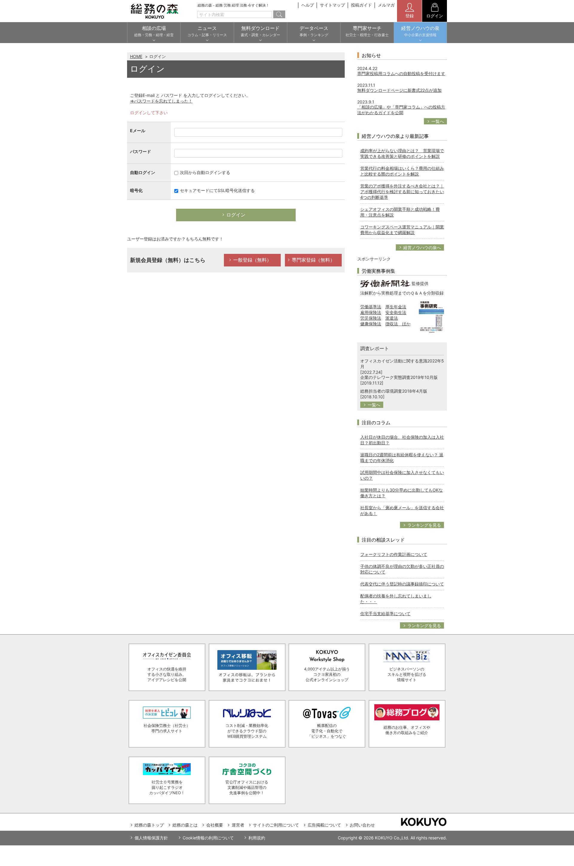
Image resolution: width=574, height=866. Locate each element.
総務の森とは (185, 824)
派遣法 (391, 318)
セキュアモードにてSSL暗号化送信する (217, 190)
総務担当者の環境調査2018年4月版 (393, 391)
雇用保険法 (370, 312)
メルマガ (386, 4)
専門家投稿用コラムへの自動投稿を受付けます (401, 73)
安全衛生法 (395, 312)
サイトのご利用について (276, 824)
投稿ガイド (361, 4)
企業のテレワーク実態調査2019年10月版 (399, 377)
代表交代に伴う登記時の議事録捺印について (402, 583)
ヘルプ (307, 4)
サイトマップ (332, 4)
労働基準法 (370, 306)
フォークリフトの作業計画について (393, 554)
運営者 (238, 824)
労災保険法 (370, 318)
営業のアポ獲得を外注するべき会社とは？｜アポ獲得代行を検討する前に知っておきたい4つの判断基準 (402, 191)
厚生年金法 (395, 306)
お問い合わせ (362, 824)
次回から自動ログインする (204, 172)
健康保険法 (370, 323)
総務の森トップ (149, 824)
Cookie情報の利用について (208, 837)
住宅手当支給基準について (385, 613)
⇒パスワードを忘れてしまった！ (161, 100)
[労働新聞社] (385, 283)
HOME (136, 56)
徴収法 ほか (397, 323)
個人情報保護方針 (151, 837)
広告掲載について (324, 824)
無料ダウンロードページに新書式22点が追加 (399, 90)
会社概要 (214, 824)
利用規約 (256, 837)
